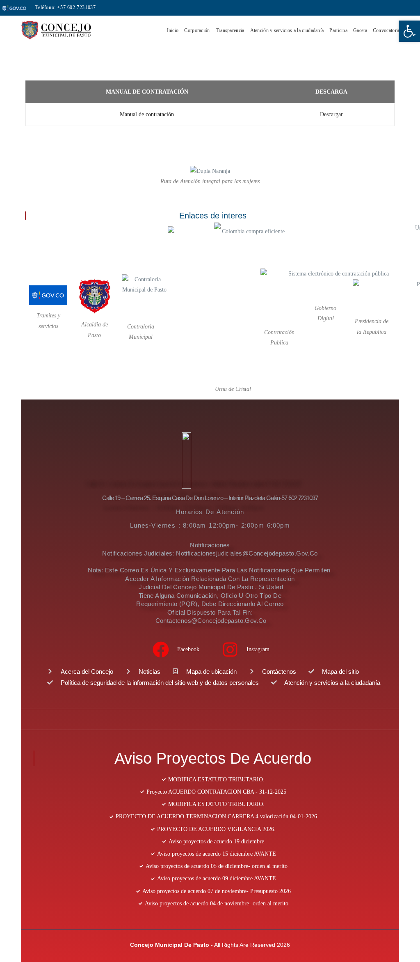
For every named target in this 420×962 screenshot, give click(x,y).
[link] (409, 31)
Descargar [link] (331, 114)
